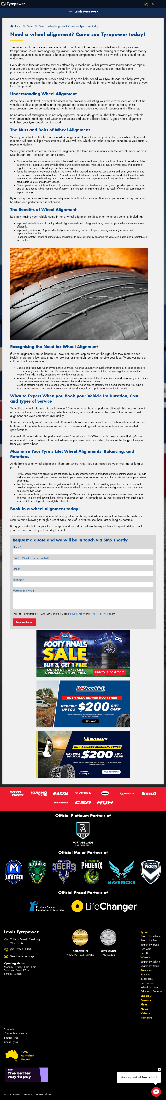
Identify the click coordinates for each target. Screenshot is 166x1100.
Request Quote (24, 622)
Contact (146, 1000)
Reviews (146, 1017)
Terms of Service (99, 613)
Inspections (147, 978)
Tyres (144, 932)
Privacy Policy (77, 613)
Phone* (31, 558)
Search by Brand (150, 944)
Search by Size (149, 940)
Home (16, 26)
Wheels (146, 957)
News (144, 1009)
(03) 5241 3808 (21, 949)
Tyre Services (148, 983)
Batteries (145, 974)
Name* (17, 547)
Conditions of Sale (43, 1094)
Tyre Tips (145, 953)
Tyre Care (146, 949)
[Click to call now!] (145, 4)
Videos (145, 1013)
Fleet (144, 1004)
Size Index (10, 1029)
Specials (146, 996)
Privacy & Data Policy (23, 1094)
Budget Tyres (11, 1037)
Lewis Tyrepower (86, 11)
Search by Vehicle (150, 936)
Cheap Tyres (11, 1042)
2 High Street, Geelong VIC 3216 (25, 941)
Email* (16, 569)
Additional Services (151, 991)
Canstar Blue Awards (15, 1033)
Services (146, 970)
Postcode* (18, 579)
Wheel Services (149, 987)
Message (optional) (23, 590)
